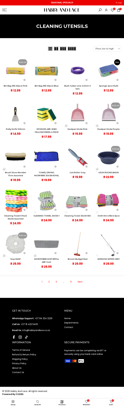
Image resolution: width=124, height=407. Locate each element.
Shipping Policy (20, 359)
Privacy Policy (19, 363)
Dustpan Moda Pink (77, 129)
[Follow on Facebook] (14, 337)
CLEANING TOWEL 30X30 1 (46, 216)
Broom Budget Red (77, 259)
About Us (16, 367)
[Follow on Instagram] (20, 337)
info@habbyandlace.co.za (31, 330)
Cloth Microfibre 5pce (109, 216)
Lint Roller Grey (77, 172)
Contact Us (18, 372)
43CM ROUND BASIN (108, 172)
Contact (68, 327)
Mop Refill (15, 259)
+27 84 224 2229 (32, 318)
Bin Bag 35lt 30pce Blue (47, 86)
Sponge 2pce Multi (108, 86)
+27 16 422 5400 (25, 324)
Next (80, 281)
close (6, 3)
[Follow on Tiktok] (26, 337)
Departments (71, 322)
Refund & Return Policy (24, 354)
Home (67, 318)
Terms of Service (21, 350)
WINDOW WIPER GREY (108, 259)
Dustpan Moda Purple (108, 129)
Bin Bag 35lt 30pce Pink (15, 86)
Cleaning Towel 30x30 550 (77, 216)
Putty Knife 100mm (15, 129)
